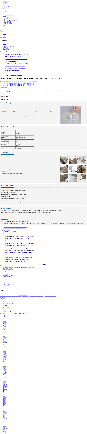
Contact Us (5, 27)
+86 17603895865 (13, 303)
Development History (9, 15)
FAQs (4, 25)
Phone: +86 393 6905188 (7, 268)
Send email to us (3, 94)
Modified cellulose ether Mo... (12, 61)
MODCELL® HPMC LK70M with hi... (15, 66)
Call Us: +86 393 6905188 (5, 6)
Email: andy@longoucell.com (8, 269)
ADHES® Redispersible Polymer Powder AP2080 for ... (18, 238)
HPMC (6, 17)
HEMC (6, 18)
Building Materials (39, 296)
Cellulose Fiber (8, 21)
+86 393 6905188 (6, 303)
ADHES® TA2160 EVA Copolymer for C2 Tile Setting (18, 257)
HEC (6, 19)
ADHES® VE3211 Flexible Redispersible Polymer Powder (15, 227)
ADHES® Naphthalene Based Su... (13, 75)
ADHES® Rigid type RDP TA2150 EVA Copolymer (17, 248)
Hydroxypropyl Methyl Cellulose (50, 296)
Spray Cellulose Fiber (32, 296)
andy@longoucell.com (7, 311)
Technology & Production (10, 13)
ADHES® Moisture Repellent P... (13, 70)
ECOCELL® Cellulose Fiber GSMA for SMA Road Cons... (19, 243)
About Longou (8, 12)
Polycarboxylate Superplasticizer (6, 296)
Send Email (2, 298)
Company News (6, 293)
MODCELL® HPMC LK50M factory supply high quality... (19, 252)
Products (4, 16)
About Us (5, 11)
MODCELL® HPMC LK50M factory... (15, 56)
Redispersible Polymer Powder (11, 20)
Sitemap (20, 295)
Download (5, 24)
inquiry (44, 264)
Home (4, 10)
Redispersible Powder (4, 230)
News (4, 26)
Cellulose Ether (24, 296)
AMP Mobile (24, 295)
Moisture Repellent (8, 23)
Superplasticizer (8, 22)
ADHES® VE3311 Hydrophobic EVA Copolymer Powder (14, 228)
